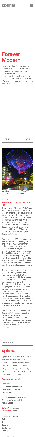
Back (7, 139)
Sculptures (6, 425)
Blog (4, 422)
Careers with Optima (10, 416)
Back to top (7, 342)
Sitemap (5, 430)
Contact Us (6, 428)
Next (28, 139)
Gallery (5, 419)
